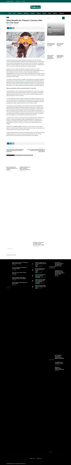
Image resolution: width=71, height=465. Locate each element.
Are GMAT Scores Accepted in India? (59, 363)
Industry (55, 13)
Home (49, 13)
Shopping (61, 13)
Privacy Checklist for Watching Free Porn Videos (51, 44)
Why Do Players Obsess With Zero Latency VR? (60, 56)
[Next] (50, 62)
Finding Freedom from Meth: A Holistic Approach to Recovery (25, 168)
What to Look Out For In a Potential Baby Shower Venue (20, 263)
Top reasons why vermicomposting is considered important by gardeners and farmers (15, 150)
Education (26, 13)
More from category (28, 155)
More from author (19, 155)
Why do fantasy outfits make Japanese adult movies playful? (50, 57)
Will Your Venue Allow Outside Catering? (60, 44)
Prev (8, 248)
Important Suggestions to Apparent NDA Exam (59, 368)
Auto (10, 13)
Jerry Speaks (8, 24)
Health (44, 13)
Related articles (10, 155)
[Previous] (48, 62)
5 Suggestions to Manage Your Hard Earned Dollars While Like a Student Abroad (59, 273)
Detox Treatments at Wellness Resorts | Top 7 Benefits (12, 168)
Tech (14, 13)
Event (49, 27)
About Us (23, 1)
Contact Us (18, 1)
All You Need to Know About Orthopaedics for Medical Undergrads (59, 357)
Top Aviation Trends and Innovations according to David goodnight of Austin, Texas (36, 150)
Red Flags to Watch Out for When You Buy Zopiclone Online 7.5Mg (38, 243)
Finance (38, 13)
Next (11, 248)
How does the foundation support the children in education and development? (56, 264)
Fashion (33, 13)
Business (20, 13)
